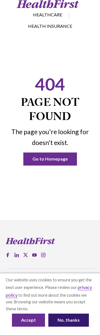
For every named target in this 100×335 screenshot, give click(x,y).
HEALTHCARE (47, 14)
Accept (28, 319)
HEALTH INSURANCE (50, 26)
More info (38, 308)
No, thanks (69, 319)
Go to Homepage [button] (50, 158)
